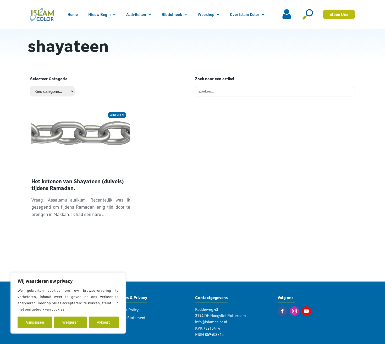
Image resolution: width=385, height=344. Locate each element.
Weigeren (70, 322)
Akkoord (104, 322)
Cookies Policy (126, 309)
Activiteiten (136, 14)
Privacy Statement (129, 317)
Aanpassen (35, 322)
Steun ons (338, 14)
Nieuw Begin (99, 14)
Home (73, 14)
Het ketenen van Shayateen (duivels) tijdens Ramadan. (77, 185)
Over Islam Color (244, 14)
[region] (68, 303)
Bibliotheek (172, 14)
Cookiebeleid (78, 309)
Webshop (206, 14)
